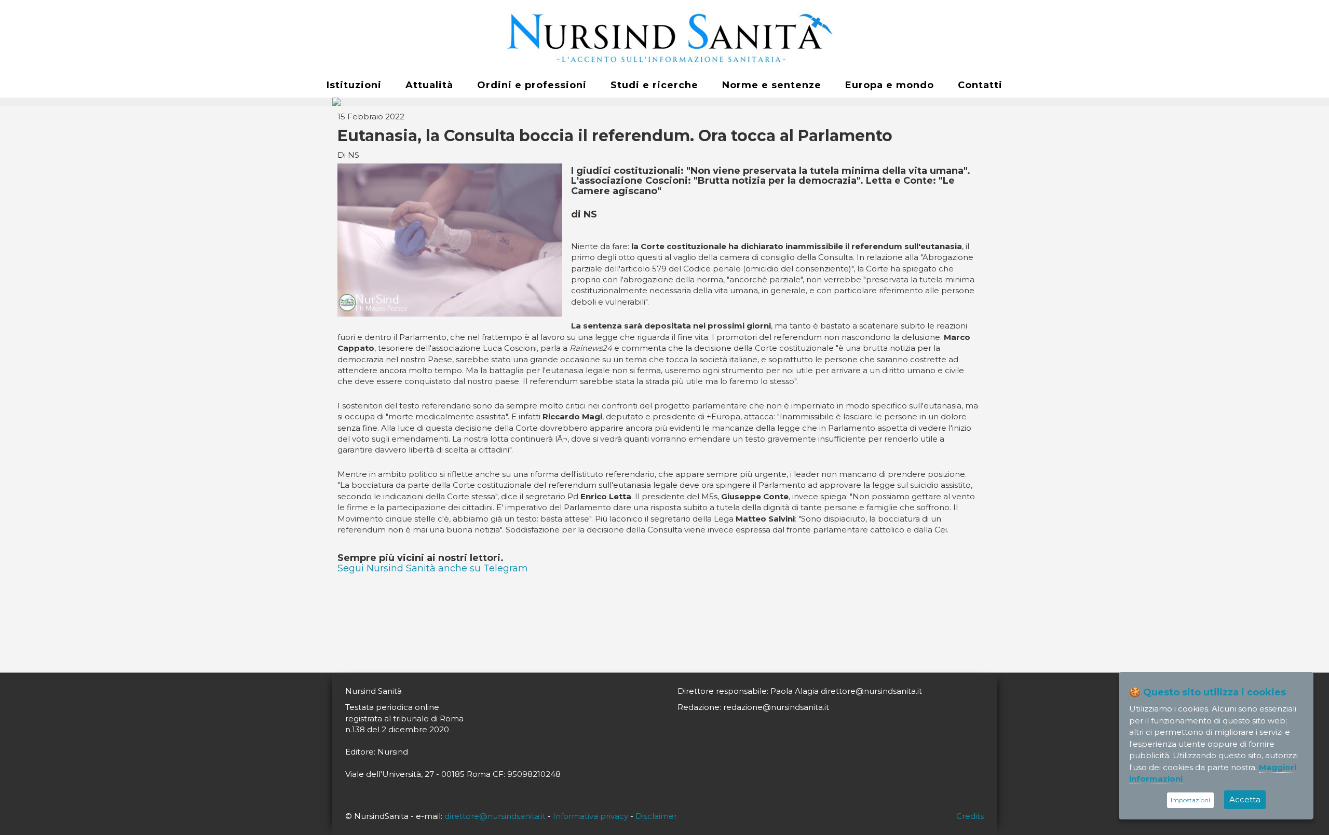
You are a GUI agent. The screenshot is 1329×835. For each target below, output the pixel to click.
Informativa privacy (590, 816)
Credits (970, 816)
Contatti (980, 85)
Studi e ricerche (654, 85)
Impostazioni (1190, 800)
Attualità (429, 85)
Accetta (1244, 799)
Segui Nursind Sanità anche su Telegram (432, 568)
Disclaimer (656, 816)
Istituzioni (354, 85)
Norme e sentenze (771, 85)
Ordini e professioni (532, 85)
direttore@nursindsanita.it (495, 816)
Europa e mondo (889, 85)
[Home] (664, 37)
